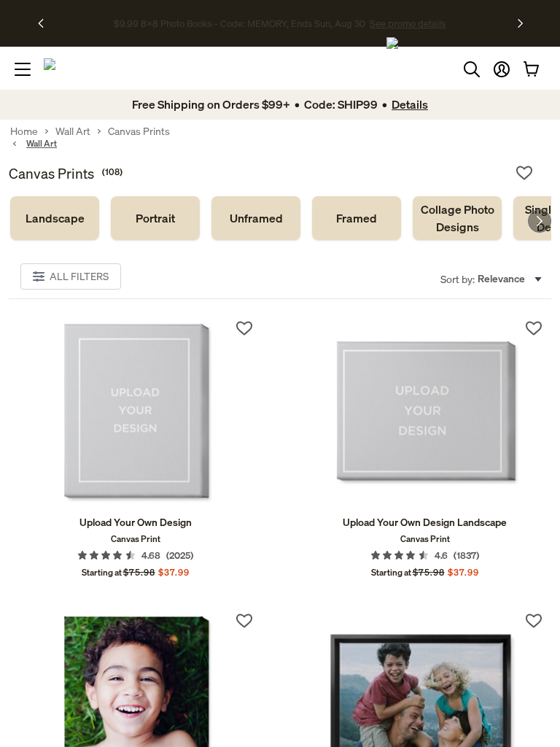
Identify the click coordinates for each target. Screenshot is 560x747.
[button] (502, 69)
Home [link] (24, 131)
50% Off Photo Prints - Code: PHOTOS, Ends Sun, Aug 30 (239, 24)
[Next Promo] (520, 23)
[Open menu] (23, 69)
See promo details (400, 24)
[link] (54, 218)
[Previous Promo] (45, 23)
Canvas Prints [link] (139, 131)
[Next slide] (539, 221)
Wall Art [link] (72, 131)
